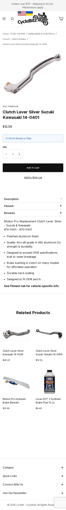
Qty (5, 147)
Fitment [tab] (9, 206)
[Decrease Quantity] (6, 154)
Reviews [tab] (9, 213)
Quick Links (10, 476)
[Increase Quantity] (19, 154)
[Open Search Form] (12, 19)
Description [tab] (11, 199)
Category (8, 467)
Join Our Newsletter (14, 493)
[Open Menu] (4, 19)
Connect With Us (13, 484)
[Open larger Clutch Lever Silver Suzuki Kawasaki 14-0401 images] (33, 74)
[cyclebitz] (33, 18)
